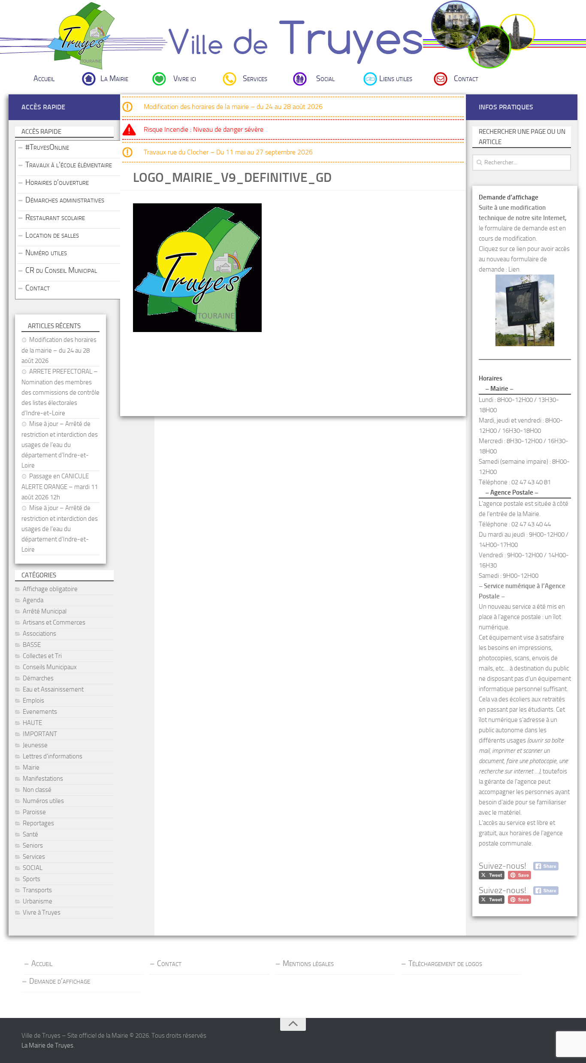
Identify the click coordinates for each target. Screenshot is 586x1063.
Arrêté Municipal (44, 611)
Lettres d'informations (52, 756)
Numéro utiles (46, 252)
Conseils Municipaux (50, 667)
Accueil (43, 78)
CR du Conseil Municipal (61, 270)
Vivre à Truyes (41, 912)
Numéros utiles (43, 801)
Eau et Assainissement (53, 689)
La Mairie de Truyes (47, 1045)
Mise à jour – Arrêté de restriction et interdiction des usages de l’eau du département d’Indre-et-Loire (59, 444)
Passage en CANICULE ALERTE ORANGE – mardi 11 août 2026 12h (59, 486)
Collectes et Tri (42, 656)
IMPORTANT (40, 734)
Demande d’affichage (59, 981)
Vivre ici (184, 78)
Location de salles (52, 235)
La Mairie (114, 78)
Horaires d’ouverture (57, 182)
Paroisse (34, 812)
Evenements (40, 712)
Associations (39, 633)
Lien (514, 269)
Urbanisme (37, 901)
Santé (30, 834)
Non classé (37, 790)
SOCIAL (32, 868)
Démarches (38, 678)
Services (255, 78)
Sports (31, 879)
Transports (37, 890)
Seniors (33, 845)
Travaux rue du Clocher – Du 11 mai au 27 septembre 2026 (228, 152)
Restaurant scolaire (55, 217)
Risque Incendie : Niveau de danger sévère (203, 129)
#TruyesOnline (47, 147)
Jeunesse (35, 745)
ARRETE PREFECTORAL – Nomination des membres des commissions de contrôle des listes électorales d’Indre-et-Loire (60, 392)
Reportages (38, 823)
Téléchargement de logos (445, 963)
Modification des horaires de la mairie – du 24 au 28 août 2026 (233, 107)
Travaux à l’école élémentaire (68, 164)
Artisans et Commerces (54, 622)
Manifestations (43, 778)
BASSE (32, 645)
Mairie (31, 767)
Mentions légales (308, 963)
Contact (466, 78)
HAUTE (32, 723)
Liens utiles (395, 78)
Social (325, 78)
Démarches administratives (64, 200)
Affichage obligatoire (50, 589)
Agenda (33, 600)
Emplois (33, 700)
